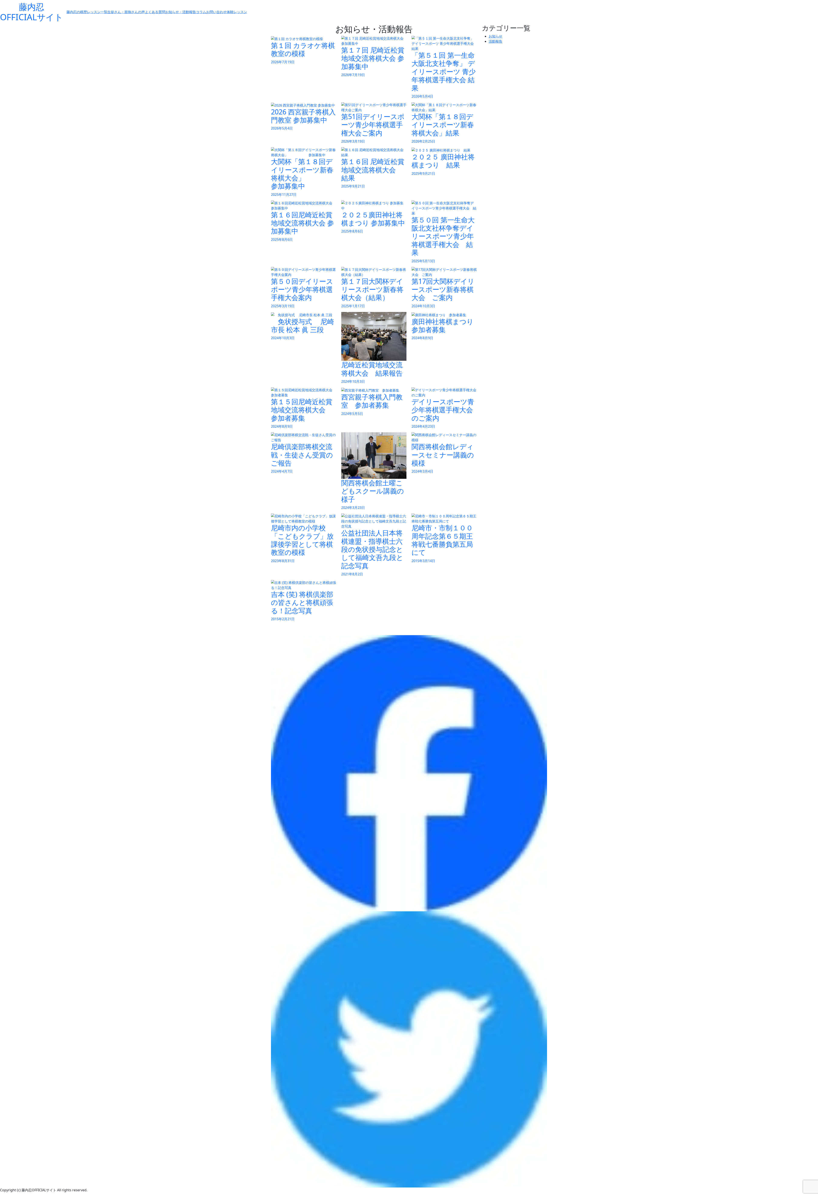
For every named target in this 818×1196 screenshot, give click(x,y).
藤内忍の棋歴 (76, 12)
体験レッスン (237, 12)
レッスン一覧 (97, 12)
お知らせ (495, 36)
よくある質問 (155, 12)
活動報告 (495, 41)
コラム (201, 12)
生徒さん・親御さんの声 (126, 12)
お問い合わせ (216, 12)
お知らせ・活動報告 (180, 12)
